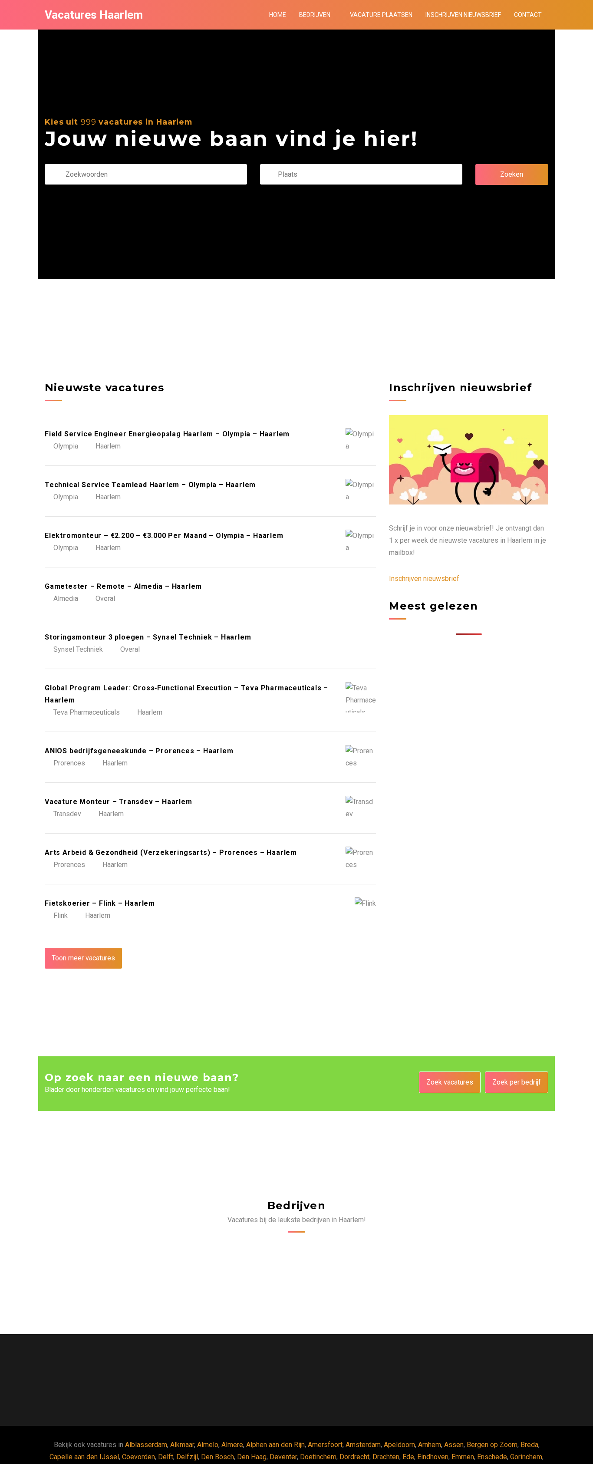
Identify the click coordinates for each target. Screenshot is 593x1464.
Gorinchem (526, 1457)
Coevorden (138, 1457)
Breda (529, 1445)
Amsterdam (363, 1445)
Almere (232, 1445)
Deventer (283, 1457)
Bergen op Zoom (492, 1445)
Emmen (462, 1457)
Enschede (492, 1457)
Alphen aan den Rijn (275, 1445)
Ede (408, 1457)
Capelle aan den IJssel (84, 1457)
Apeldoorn (399, 1445)
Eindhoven (432, 1457)
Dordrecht (354, 1457)
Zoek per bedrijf (516, 1082)
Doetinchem (318, 1457)
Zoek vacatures (449, 1082)
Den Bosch (217, 1457)
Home (277, 14)
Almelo (207, 1445)
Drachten (385, 1457)
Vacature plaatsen (381, 14)
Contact (528, 14)
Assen (454, 1445)
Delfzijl (187, 1457)
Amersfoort (325, 1445)
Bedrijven (314, 14)
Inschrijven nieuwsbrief (463, 14)
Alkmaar (182, 1445)
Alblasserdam (146, 1445)
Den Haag (252, 1457)
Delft (165, 1457)
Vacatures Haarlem (94, 15)
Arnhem (429, 1445)
